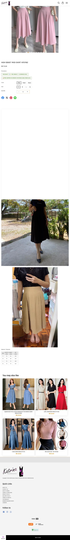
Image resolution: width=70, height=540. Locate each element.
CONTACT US (5, 489)
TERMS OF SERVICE (7, 497)
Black (29, 82)
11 (43, 52)
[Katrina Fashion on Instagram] (7, 512)
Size (2, 86)
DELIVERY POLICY (6, 495)
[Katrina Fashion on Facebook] (4, 512)
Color (2, 82)
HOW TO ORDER (6, 490)
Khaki (24, 82)
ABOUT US (5, 487)
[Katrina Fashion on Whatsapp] (11, 512)
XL (30, 87)
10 (41, 52)
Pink (19, 82)
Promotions (4, 71)
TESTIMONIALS (6, 499)
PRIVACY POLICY (6, 494)
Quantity (3, 90)
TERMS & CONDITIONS (7, 492)
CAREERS (5, 502)
